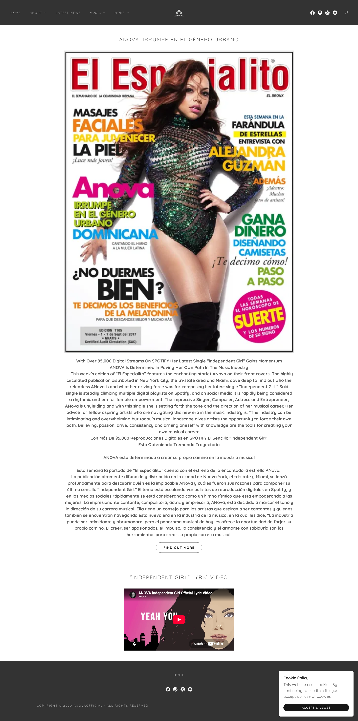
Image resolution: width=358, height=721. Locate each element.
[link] (179, 12)
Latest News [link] (68, 13)
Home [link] (15, 13)
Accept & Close (316, 707)
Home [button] (179, 675)
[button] (37, 12)
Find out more (179, 547)
